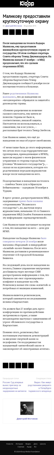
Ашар (29, 447)
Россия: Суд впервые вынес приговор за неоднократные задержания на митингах (14, 386)
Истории (19, 444)
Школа (43, 444)
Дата (35, 444)
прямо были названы (31, 201)
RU (35, 447)
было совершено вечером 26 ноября (24, 240)
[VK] (18, 32)
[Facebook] (5, 32)
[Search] (50, 3)
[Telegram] (24, 32)
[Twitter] (12, 32)
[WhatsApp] (31, 32)
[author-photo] (27, 414)
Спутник (21, 447)
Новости (9, 444)
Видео (28, 444)
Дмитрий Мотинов (13, 26)
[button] (4, 3)
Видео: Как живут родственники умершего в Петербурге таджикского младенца (39, 386)
